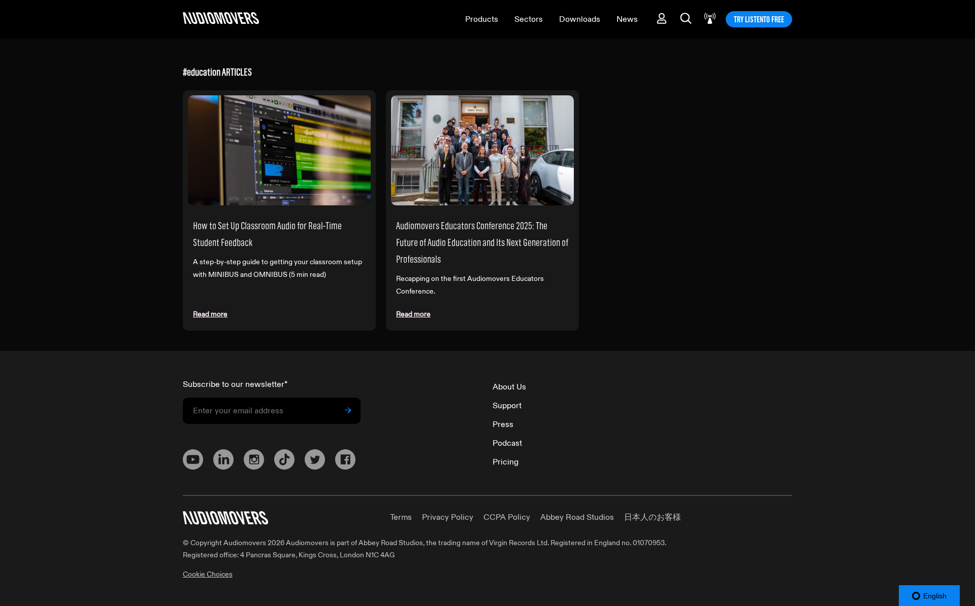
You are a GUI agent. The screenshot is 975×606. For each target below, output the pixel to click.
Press (503, 424)
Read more (210, 314)
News (627, 19)
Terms (401, 517)
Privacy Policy (447, 517)
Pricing (505, 462)
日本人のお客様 (652, 517)
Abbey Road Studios (577, 517)
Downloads (579, 19)
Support (507, 406)
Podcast (507, 443)
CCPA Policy (506, 517)
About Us (509, 387)
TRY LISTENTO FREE (759, 19)
